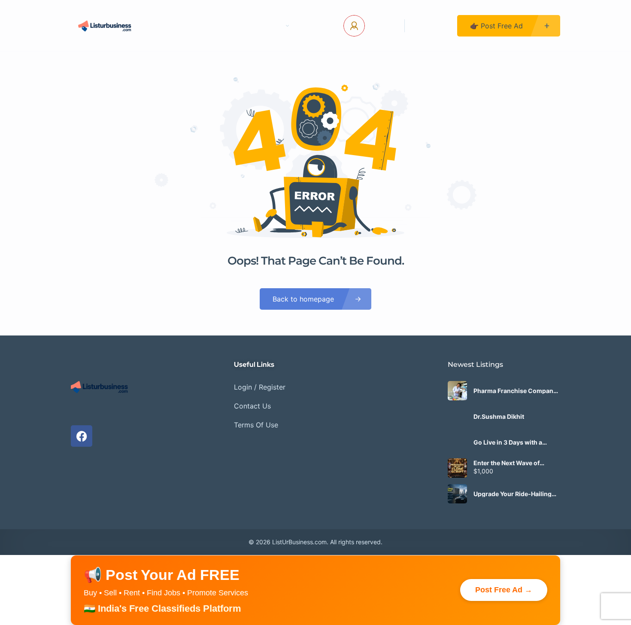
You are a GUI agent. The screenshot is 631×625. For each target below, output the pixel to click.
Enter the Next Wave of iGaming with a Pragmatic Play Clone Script (511, 463)
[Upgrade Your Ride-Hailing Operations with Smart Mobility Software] (457, 493)
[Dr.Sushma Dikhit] (457, 416)
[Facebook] (81, 436)
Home (175, 25)
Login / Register (259, 387)
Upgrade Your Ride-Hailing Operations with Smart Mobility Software (512, 494)
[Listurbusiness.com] (105, 26)
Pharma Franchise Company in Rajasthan (515, 391)
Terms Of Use (256, 425)
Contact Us (223, 25)
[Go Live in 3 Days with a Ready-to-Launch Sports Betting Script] (457, 442)
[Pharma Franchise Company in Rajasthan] (457, 390)
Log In (381, 25)
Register (431, 25)
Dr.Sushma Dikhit (498, 417)
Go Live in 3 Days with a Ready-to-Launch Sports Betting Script (509, 442)
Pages (271, 25)
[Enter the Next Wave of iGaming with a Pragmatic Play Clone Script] (457, 468)
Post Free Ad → (503, 589)
